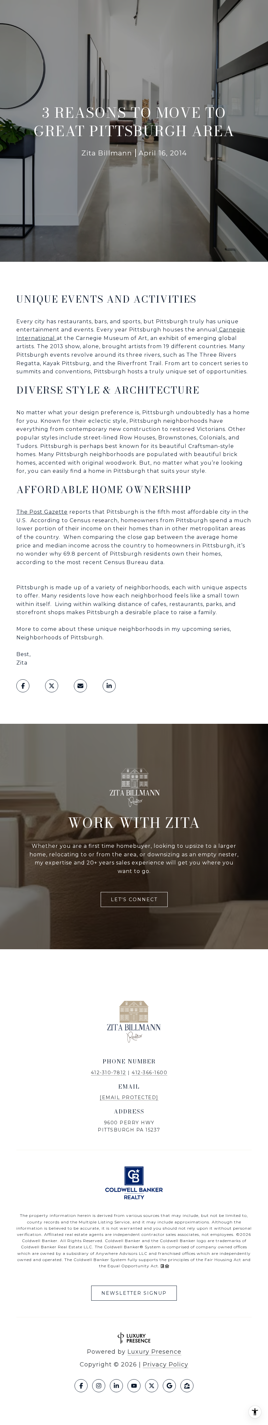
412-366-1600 (149, 1073)
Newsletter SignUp (134, 1293)
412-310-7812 (108, 1073)
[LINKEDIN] (116, 1385)
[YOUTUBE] (134, 1385)
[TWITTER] (151, 1385)
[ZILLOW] (186, 1385)
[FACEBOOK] (81, 1385)
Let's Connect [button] (134, 899)
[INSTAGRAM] (98, 1385)
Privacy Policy (165, 1364)
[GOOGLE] (169, 1385)
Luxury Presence (154, 1351)
